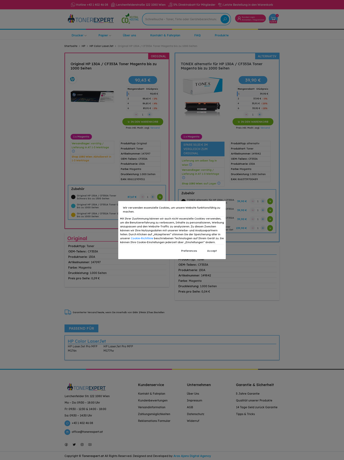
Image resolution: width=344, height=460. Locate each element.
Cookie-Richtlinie (142, 238)
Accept (212, 250)
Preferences (189, 250)
